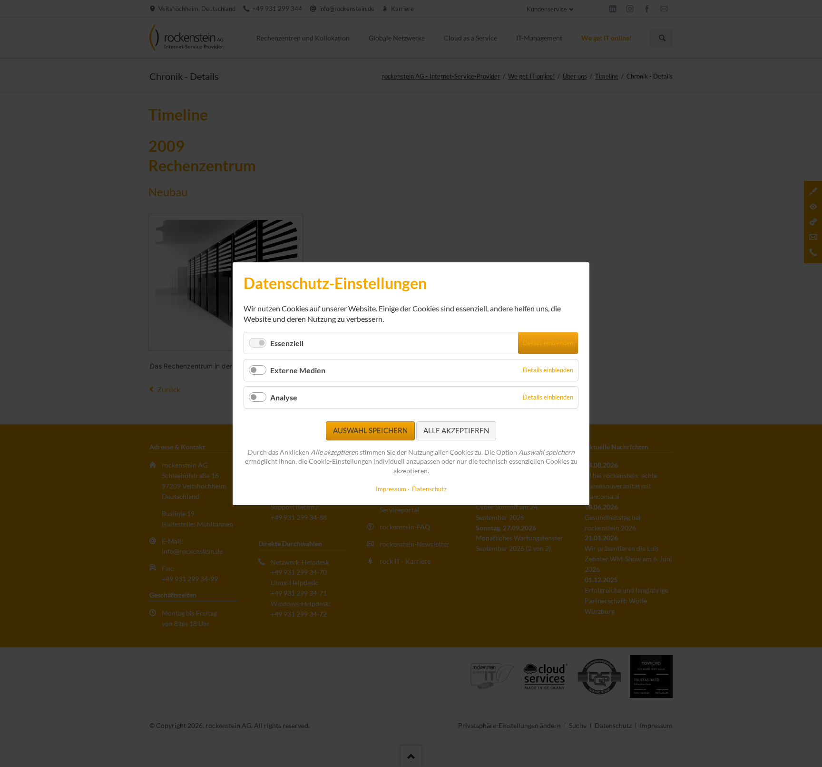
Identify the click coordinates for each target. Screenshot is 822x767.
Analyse (283, 397)
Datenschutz (429, 488)
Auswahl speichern (370, 430)
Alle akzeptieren (456, 430)
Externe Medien (297, 370)
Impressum (391, 488)
